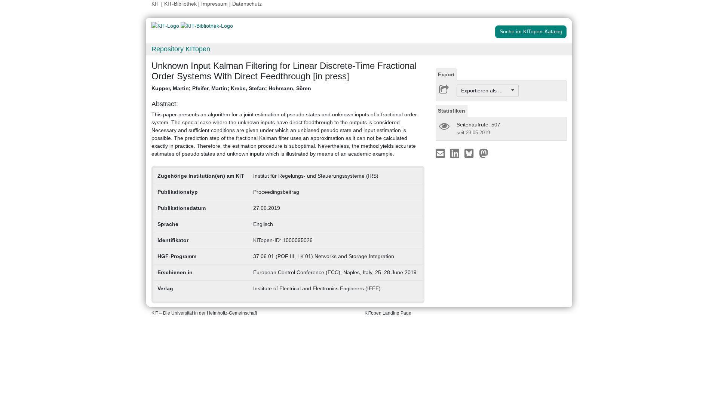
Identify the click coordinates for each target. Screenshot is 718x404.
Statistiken (451, 111)
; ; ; (231, 88)
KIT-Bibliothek (181, 4)
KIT (155, 4)
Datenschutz (247, 4)
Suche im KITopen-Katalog (531, 31)
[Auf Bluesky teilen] (471, 153)
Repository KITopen (180, 49)
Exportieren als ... (485, 91)
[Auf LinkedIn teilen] (456, 153)
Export (446, 74)
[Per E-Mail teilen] (441, 153)
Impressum (214, 4)
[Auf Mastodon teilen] (483, 153)
